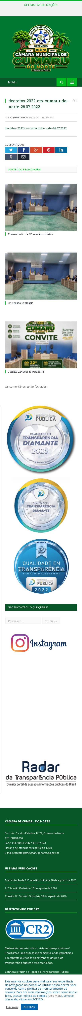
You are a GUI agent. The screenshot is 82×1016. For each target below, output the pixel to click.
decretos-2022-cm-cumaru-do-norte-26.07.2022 (36, 128)
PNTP (22, 972)
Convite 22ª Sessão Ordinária (26, 371)
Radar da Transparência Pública (49, 972)
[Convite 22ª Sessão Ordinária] (41, 344)
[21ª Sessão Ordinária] (41, 276)
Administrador (19, 117)
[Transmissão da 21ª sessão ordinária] (41, 207)
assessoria (32, 953)
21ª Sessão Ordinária (40, 9)
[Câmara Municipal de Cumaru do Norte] (41, 47)
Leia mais (55, 996)
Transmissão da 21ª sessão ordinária (31, 234)
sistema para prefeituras (54, 948)
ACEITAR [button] (29, 1007)
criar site (29, 948)
